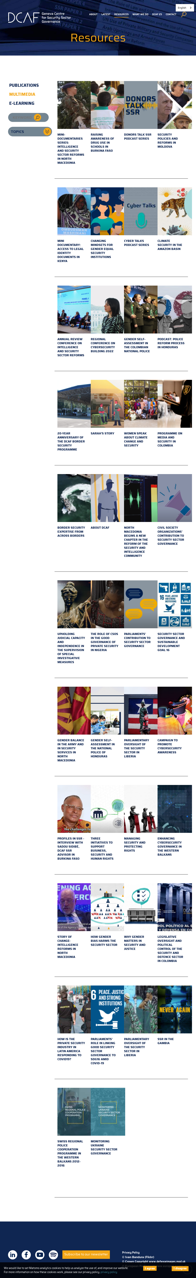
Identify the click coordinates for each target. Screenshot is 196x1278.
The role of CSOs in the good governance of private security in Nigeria (104, 642)
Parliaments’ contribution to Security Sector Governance (137, 640)
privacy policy (108, 1272)
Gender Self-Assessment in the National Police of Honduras (103, 748)
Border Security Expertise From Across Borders (71, 531)
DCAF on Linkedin (12, 1254)
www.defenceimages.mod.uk (167, 1261)
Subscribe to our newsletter (86, 1254)
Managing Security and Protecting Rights (134, 844)
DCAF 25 (157, 14)
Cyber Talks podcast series (136, 242)
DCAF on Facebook (26, 1254)
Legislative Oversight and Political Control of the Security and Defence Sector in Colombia (170, 948)
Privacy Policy (131, 1252)
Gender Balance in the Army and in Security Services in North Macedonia (70, 750)
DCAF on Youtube (39, 1254)
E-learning (21, 103)
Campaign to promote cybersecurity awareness (170, 746)
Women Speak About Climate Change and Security (136, 439)
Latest (105, 14)
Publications (24, 85)
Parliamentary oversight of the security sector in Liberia (136, 748)
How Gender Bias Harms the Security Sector (104, 940)
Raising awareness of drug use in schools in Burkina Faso (102, 142)
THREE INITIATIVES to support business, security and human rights (102, 848)
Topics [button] (17, 132)
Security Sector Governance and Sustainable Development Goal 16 (171, 642)
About (93, 14)
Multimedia (22, 94)
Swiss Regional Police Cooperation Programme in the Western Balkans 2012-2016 (70, 1153)
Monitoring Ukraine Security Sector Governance (104, 1147)
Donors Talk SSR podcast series (137, 136)
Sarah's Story (102, 433)
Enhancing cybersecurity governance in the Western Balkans (170, 846)
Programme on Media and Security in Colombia (170, 439)
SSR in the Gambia (166, 1041)
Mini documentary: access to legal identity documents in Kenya (70, 250)
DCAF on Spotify (53, 1254)
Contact (171, 14)
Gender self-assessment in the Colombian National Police (137, 345)
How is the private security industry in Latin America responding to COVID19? (71, 1049)
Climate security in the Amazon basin (170, 244)
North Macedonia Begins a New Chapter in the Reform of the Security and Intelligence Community (136, 541)
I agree (150, 1268)
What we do (140, 14)
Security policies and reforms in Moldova (168, 140)
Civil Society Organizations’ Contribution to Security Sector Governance (171, 535)
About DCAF (100, 527)
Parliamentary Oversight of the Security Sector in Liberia (136, 1047)
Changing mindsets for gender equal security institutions (102, 248)
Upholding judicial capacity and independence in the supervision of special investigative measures (71, 648)
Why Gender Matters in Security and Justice (134, 942)
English (182, 8)
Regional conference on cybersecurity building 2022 (103, 345)
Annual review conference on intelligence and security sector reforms (70, 347)
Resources (121, 14)
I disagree (180, 1268)
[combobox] (185, 7)
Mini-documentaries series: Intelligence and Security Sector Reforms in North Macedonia (70, 148)
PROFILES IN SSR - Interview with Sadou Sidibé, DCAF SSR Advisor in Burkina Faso (70, 848)
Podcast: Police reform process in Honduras (171, 343)
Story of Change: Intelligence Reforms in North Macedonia (67, 946)
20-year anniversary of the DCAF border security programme (71, 441)
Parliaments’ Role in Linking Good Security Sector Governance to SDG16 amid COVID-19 (103, 1051)
